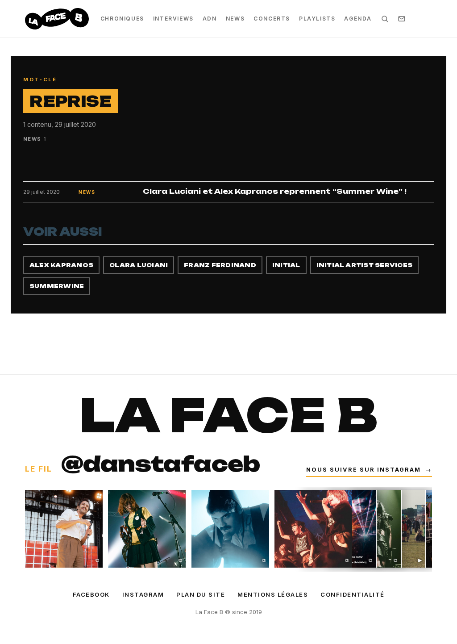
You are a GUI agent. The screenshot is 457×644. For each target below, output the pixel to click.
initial (286, 265)
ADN (210, 18)
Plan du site (200, 594)
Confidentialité (352, 594)
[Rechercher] (385, 19)
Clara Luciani (138, 265)
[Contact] (402, 19)
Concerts (271, 18)
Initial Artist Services (364, 265)
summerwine (56, 286)
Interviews (173, 18)
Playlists (317, 18)
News (235, 18)
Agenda (358, 18)
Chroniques (122, 18)
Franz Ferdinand (220, 265)
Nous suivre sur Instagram (369, 469)
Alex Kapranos (61, 265)
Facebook (91, 594)
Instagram (143, 594)
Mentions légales (272, 594)
